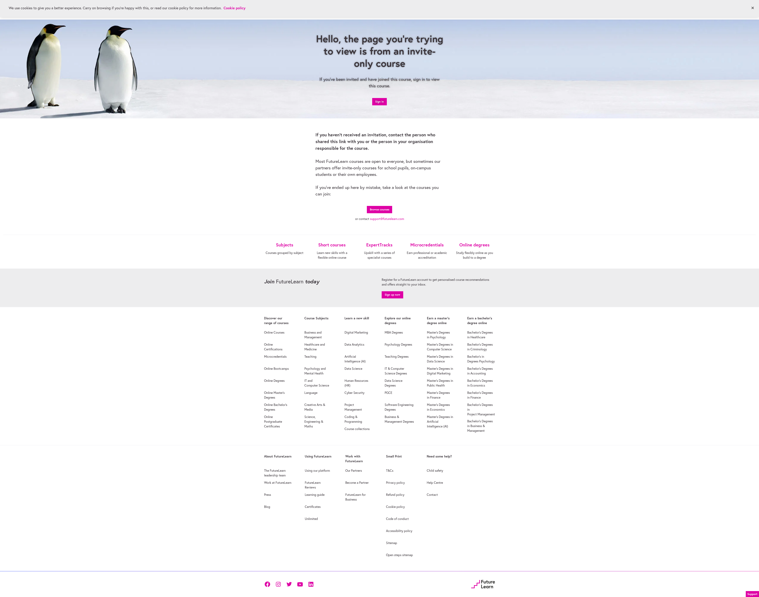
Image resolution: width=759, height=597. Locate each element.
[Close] (752, 8)
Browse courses (379, 209)
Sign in (379, 101)
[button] (752, 593)
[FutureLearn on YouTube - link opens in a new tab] (300, 584)
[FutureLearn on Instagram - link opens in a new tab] (278, 584)
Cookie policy (234, 8)
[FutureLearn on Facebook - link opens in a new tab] (267, 584)
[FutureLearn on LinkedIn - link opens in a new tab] (311, 584)
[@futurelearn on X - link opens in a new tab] (289, 584)
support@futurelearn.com (387, 219)
